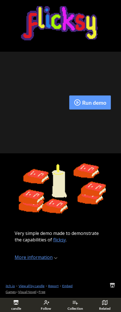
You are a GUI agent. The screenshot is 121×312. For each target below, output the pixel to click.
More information (34, 257)
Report (53, 286)
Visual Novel (27, 292)
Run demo (94, 102)
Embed (67, 286)
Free (42, 292)
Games (11, 292)
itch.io (10, 286)
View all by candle (31, 286)
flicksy (59, 240)
